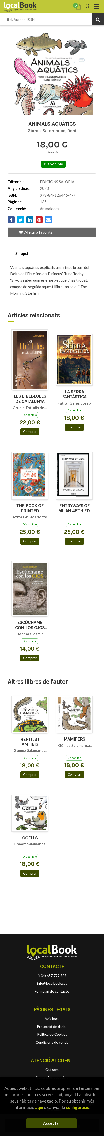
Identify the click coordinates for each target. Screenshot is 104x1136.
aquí (39, 1107)
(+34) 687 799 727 (52, 975)
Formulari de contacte (52, 991)
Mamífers (74, 739)
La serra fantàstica (74, 394)
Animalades (49, 208)
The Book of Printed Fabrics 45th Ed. (30, 508)
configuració (77, 1107)
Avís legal (52, 1018)
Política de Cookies (52, 1034)
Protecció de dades (52, 1026)
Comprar (30, 432)
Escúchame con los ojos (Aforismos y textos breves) (30, 625)
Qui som (52, 1069)
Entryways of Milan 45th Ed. (74, 508)
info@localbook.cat (52, 983)
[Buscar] (98, 19)
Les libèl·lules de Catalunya (30, 399)
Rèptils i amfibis (29, 742)
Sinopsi (21, 253)
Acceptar (51, 1123)
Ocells (30, 838)
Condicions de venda (52, 1042)
